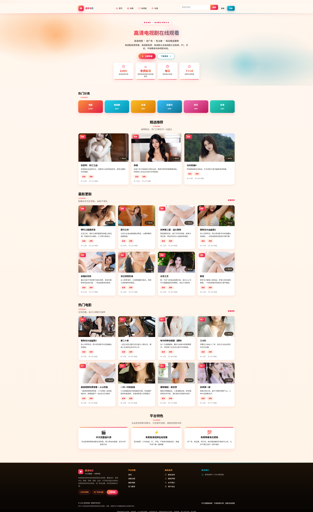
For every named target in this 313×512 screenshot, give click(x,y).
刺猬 (136, 165)
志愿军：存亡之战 (89, 165)
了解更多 (164, 56)
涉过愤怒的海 (127, 276)
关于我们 (171, 482)
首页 (120, 8)
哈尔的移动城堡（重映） (171, 340)
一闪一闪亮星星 (128, 387)
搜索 (214, 7)
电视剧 (144, 8)
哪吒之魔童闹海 (88, 229)
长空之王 (164, 276)
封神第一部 (205, 387)
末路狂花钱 (86, 276)
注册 (231, 8)
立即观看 (148, 56)
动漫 (156, 8)
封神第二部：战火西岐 (170, 229)
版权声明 (171, 478)
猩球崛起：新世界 (168, 387)
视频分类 (131, 478)
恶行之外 (125, 229)
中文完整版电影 (206, 503)
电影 (132, 8)
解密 (202, 276)
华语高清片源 (219, 503)
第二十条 (125, 340)
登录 (222, 8)
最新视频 (131, 482)
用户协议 (171, 486)
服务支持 (171, 474)
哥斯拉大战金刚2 (208, 229)
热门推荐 (131, 486)
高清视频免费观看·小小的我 (94, 387)
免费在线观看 (230, 503)
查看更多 (231, 200)
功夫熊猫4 (191, 165)
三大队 (203, 340)
